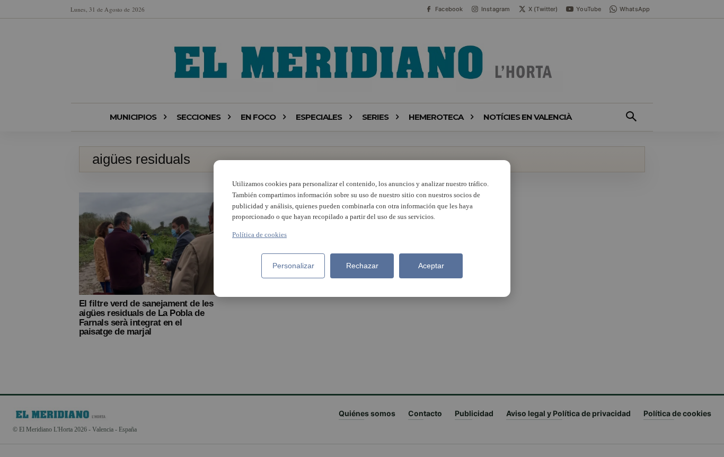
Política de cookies (259, 235)
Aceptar (431, 265)
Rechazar (362, 265)
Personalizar (293, 265)
